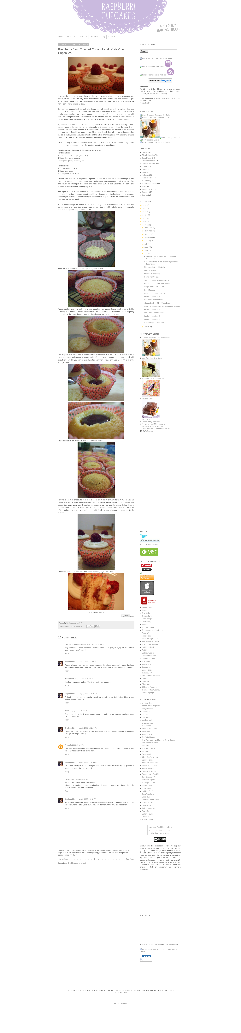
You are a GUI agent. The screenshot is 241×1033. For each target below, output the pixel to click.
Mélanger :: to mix (149, 783)
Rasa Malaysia (147, 619)
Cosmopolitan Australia (151, 690)
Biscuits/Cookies (148, 155)
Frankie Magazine (149, 656)
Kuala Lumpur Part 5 (152, 319)
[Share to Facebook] (95, 626)
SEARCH (111, 37)
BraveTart (145, 811)
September (148, 237)
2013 (145, 212)
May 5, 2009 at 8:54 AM (79, 779)
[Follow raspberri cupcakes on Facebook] (156, 58)
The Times (146, 661)
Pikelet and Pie (148, 768)
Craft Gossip (146, 622)
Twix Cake (146, 419)
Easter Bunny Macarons (151, 422)
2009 (145, 225)
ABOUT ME (71, 37)
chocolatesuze (147, 723)
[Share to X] (93, 626)
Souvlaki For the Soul (150, 763)
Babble (145, 624)
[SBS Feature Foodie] (149, 605)
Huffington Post (148, 647)
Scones (145, 195)
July (146, 244)
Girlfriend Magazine (149, 687)
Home (96, 859)
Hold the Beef (147, 791)
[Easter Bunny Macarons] (170, 138)
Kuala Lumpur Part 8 (152, 296)
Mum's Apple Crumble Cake (154, 267)
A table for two (147, 820)
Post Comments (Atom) (77, 863)
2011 (145, 218)
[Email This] (87, 626)
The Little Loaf (147, 746)
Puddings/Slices (148, 189)
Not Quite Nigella (148, 780)
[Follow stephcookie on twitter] (152, 67)
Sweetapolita (147, 754)
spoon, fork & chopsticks (151, 706)
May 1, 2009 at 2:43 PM (95, 644)
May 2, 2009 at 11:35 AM (88, 728)
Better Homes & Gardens (151, 676)
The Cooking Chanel (150, 639)
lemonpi (145, 714)
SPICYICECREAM (120, 993)
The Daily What (148, 627)
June (146, 247)
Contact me (145, 846)
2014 (145, 209)
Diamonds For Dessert (150, 800)
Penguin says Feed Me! (151, 774)
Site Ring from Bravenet (160, 833)
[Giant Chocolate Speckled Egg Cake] (155, 115)
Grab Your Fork (148, 794)
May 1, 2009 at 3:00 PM (88, 662)
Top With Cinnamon (149, 737)
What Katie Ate (147, 734)
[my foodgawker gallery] (147, 594)
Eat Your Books (148, 653)
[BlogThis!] (90, 626)
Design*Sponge (148, 693)
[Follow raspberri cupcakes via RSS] (170, 75)
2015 (145, 205)
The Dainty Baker (148, 748)
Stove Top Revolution (150, 757)
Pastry (144, 187)
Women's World (148, 664)
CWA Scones (148, 431)
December (148, 228)
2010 (145, 222)
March (147, 327)
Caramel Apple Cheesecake (155, 323)
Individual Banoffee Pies (153, 300)
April (146, 254)
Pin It (132, 616)
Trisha (67, 779)
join (169, 830)
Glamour (145, 678)
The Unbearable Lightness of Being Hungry (158, 740)
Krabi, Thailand (150, 270)
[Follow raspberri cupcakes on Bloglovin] (160, 82)
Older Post (129, 859)
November (148, 231)
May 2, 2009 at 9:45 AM (78, 711)
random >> (160, 830)
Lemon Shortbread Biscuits (154, 293)
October (147, 234)
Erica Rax (146, 797)
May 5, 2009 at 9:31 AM (88, 799)
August (147, 241)
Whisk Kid (146, 731)
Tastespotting (147, 607)
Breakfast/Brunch (148, 161)
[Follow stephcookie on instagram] (168, 67)
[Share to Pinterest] (98, 626)
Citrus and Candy (148, 805)
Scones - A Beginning (152, 274)
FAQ (103, 37)
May (146, 251)
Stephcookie (70, 662)
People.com (146, 636)
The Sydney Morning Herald (152, 630)
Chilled (145, 169)
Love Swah (146, 788)
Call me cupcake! (148, 808)
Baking (66, 626)
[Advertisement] (163, 503)
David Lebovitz (147, 802)
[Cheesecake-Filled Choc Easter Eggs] (150, 138)
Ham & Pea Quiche (151, 277)
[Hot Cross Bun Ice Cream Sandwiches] (155, 142)
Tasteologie (146, 610)
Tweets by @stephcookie (149, 544)
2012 (145, 215)
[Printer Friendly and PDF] (125, 616)
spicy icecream (147, 709)
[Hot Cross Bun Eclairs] (149, 140)
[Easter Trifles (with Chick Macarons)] (154, 117)
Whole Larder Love (149, 729)
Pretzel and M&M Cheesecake (153, 424)
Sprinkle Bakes (148, 760)
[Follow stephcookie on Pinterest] (153, 75)
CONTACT (83, 37)
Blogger (125, 1003)
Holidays (145, 175)
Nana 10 (145, 633)
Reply (67, 653)
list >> (150, 830)
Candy (144, 167)
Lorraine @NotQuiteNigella (75, 644)
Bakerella (145, 817)
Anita (67, 711)
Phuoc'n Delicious (149, 771)
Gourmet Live (147, 616)
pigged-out (146, 712)
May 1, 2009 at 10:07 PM (88, 694)
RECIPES (94, 37)
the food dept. (147, 703)
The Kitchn (146, 613)
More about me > (146, 103)
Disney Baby (147, 670)
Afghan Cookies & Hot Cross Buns (157, 303)
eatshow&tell (147, 720)
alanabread (146, 726)
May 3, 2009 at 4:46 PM (75, 745)
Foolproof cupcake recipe (68, 155)
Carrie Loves (153, 945)
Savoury (145, 192)
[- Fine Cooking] (147, 580)
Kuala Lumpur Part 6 (152, 316)
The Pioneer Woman (150, 644)
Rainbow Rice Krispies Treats (153, 426)
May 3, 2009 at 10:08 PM (88, 762)
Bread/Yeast (146, 158)
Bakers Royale (147, 814)
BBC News (146, 684)
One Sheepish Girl (149, 777)
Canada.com (147, 667)
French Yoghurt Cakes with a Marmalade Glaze (162, 306)
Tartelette (145, 751)
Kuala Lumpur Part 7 (152, 310)
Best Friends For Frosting (151, 641)
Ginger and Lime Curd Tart (154, 287)
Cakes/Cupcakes (76, 626)
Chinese (145, 172)
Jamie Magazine (148, 659)
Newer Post (63, 859)
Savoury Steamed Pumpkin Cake (156, 280)
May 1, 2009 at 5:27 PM (84, 679)
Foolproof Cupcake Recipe (154, 313)
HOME (60, 37)
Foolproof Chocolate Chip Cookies (157, 283)
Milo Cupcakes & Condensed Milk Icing (157, 429)
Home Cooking (148, 178)
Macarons (146, 181)
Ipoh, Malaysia (149, 290)
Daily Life (145, 681)
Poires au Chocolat (149, 766)
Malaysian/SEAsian (149, 184)
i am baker (146, 717)
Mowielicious (147, 785)
